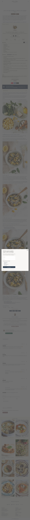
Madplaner (5, 263)
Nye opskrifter (6, 262)
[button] (9, 263)
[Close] (27, 250)
